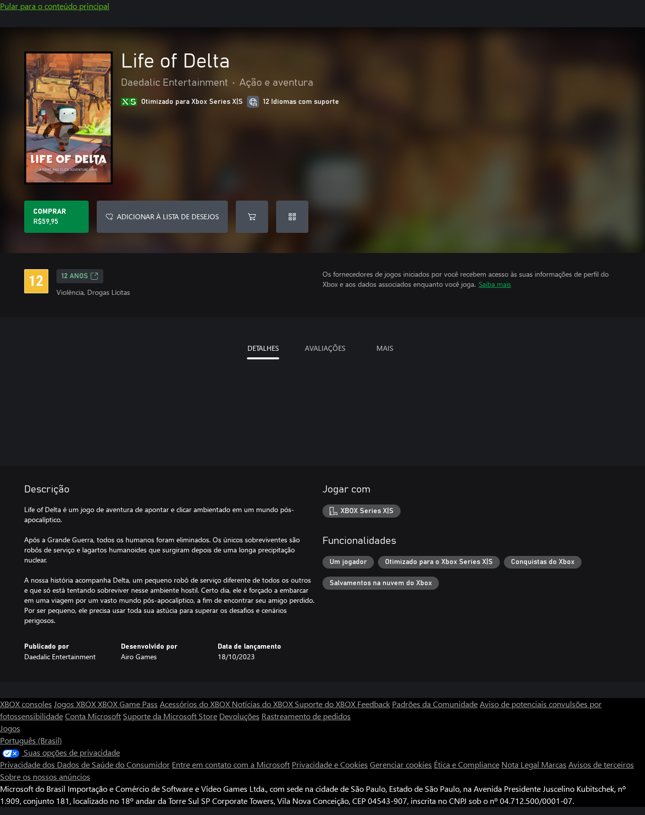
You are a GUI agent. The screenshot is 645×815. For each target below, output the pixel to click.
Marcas (553, 764)
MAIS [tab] (384, 348)
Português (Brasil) (31, 740)
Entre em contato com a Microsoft (231, 764)
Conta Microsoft (93, 716)
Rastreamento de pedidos (306, 716)
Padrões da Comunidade (435, 704)
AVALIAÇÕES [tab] (325, 348)
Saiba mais (495, 284)
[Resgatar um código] (292, 217)
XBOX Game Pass (128, 704)
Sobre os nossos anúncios (45, 776)
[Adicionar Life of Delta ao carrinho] (252, 217)
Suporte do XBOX (326, 704)
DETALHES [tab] (263, 348)
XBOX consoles (26, 704)
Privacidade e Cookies (330, 764)
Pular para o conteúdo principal (54, 6)
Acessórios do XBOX (196, 704)
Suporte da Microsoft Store (170, 716)
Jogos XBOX (76, 704)
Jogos (10, 728)
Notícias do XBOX (263, 704)
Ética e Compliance (466, 764)
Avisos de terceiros (601, 764)
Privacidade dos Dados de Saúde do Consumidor (85, 764)
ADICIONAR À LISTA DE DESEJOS (168, 216)
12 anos (74, 276)
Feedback (373, 704)
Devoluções (239, 716)
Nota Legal (521, 764)
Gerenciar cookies (401, 764)
